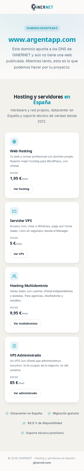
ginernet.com (42, 462)
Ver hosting (21, 189)
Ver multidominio (26, 323)
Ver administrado (25, 393)
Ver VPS (19, 254)
